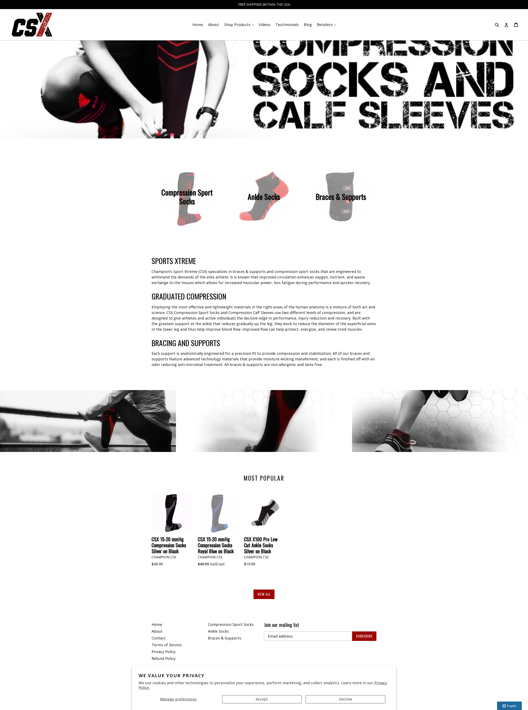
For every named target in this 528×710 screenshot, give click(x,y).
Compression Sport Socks (231, 624)
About (213, 24)
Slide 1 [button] (262, 131)
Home (197, 24)
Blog (308, 24)
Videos (264, 24)
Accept (262, 699)
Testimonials (287, 24)
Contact (159, 638)
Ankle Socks (218, 631)
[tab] (262, 131)
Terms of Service (167, 644)
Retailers (327, 24)
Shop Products (240, 24)
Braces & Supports (224, 638)
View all (264, 594)
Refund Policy (164, 658)
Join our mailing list (281, 625)
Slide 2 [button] (266, 131)
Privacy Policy (164, 651)
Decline (345, 699)
